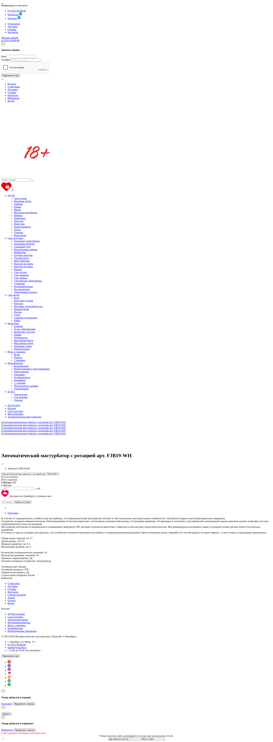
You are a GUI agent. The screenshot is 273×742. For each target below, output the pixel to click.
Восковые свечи (22, 201)
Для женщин (21, 397)
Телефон (5, 59)
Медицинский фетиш (25, 212)
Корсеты (18, 303)
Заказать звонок (9, 37)
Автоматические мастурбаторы (24, 417)
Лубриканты (20, 337)
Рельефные (20, 380)
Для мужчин (20, 394)
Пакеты (18, 357)
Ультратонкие (21, 388)
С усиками (19, 383)
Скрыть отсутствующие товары (22, 739)
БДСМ (11, 195)
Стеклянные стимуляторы (28, 280)
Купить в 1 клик (22, 502)
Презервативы (15, 363)
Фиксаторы (20, 235)
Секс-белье (13, 295)
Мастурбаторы (22, 261)
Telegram (13, 18)
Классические (21, 371)
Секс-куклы (20, 272)
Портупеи (19, 224)
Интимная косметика (19, 622)
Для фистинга (21, 258)
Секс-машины (21, 275)
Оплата (11, 600)
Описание (13, 513)
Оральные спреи (23, 346)
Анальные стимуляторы (27, 241)
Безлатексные (21, 366)
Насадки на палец (23, 263)
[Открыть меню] (2, 3)
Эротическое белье (18, 619)
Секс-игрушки (15, 238)
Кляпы (17, 207)
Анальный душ (22, 246)
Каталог (12, 84)
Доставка (13, 26)
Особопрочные (22, 377)
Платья (17, 312)
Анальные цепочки (24, 243)
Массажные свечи (23, 343)
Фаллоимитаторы (23, 286)
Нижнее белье (21, 309)
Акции (11, 597)
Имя (3, 56)
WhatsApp (13, 14)
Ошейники (20, 218)
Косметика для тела (24, 332)
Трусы (17, 229)
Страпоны (19, 283)
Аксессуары (20, 198)
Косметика (13, 323)
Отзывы (12, 29)
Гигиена (18, 326)
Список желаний (17, 594)
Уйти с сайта (148, 739)
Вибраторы (20, 252)
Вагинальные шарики (25, 249)
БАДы (11, 391)
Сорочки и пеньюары (25, 317)
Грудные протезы (23, 255)
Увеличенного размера (26, 386)
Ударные (18, 232)
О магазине (14, 23)
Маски (17, 209)
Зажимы (18, 204)
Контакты (13, 32)
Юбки (17, 320)
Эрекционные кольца (25, 292)
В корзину (7, 502)
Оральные (19, 374)
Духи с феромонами (25, 329)
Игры (17, 354)
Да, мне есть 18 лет (118, 739)
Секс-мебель (20, 278)
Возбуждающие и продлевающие (32, 369)
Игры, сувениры (16, 351)
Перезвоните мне (11, 75)
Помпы (18, 269)
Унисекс (18, 400)
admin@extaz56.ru (17, 647)
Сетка (17, 315)
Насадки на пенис (23, 266)
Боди (16, 297)
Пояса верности (22, 226)
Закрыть (6, 714)
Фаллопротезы (22, 289)
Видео (11, 101)
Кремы (17, 334)
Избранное (13, 98)
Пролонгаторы (22, 349)
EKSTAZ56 (14, 405)
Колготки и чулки (23, 300)
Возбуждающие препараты (22, 631)
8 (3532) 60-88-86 (17, 10)
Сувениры (19, 360)
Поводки (19, 221)
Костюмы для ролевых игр (28, 306)
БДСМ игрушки (16, 614)
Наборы (18, 215)
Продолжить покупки (24, 704)
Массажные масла (23, 340)
